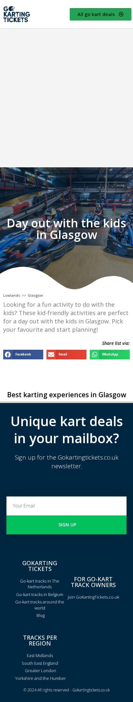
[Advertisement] (66, 98)
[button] (23, 354)
